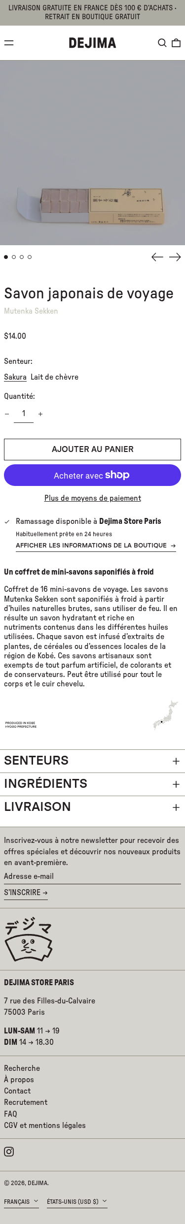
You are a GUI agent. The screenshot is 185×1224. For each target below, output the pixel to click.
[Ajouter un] (40, 414)
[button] (162, 43)
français (17, 1202)
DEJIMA (37, 1183)
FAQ (10, 1114)
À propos (19, 1080)
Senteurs (36, 761)
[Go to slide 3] (22, 257)
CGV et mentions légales (45, 1125)
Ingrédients (45, 784)
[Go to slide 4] (30, 257)
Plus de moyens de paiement (92, 498)
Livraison (37, 807)
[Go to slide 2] (14, 257)
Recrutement (25, 1102)
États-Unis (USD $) (73, 1202)
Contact (17, 1091)
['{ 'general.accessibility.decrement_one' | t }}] (7, 414)
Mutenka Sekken (31, 311)
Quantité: (19, 396)
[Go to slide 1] (6, 257)
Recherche (22, 1068)
